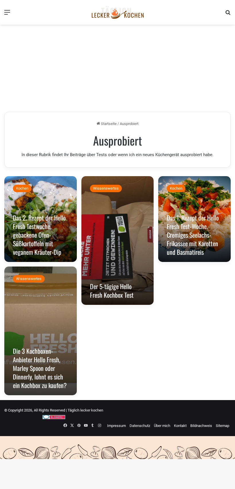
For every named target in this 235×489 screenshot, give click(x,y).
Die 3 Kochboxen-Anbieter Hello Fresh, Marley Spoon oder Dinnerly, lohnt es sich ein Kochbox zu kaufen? (40, 368)
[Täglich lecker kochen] (117, 12)
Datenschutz (140, 426)
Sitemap (222, 426)
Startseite (108, 124)
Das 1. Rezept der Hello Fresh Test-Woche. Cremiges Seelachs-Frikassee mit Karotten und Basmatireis (193, 235)
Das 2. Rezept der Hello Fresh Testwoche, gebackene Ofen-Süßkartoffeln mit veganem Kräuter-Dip (39, 235)
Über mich (162, 426)
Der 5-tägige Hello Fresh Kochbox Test (112, 290)
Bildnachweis (201, 426)
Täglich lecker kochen (85, 410)
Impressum (116, 426)
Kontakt (180, 426)
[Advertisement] (117, 69)
